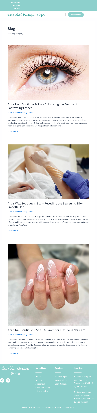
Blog (25, 112)
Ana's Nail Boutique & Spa (26, 14)
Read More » (13, 131)
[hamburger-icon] (63, 14)
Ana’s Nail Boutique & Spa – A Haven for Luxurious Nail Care (46, 330)
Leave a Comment (15, 112)
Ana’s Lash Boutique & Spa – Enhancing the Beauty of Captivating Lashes (42, 106)
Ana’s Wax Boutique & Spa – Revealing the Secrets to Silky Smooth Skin (45, 205)
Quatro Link (70, 407)
